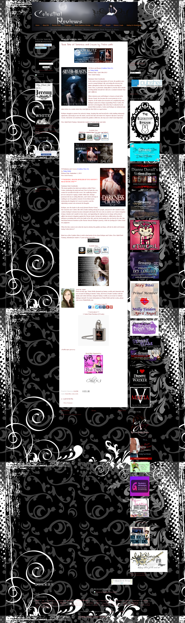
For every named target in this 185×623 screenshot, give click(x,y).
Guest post (135, 600)
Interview (37, 603)
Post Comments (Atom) (75, 414)
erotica (119, 603)
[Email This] (83, 391)
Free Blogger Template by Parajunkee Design (92, 617)
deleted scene (113, 603)
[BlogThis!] (85, 391)
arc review (90, 603)
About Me (46, 25)
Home (37, 25)
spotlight (134, 605)
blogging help (106, 603)
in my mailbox (147, 603)
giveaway (134, 602)
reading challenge (105, 605)
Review (63, 602)
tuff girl (142, 605)
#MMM (37, 600)
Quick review (55, 603)
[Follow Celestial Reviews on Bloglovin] (43, 46)
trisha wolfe (75, 394)
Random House (134, 94)
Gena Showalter (119, 600)
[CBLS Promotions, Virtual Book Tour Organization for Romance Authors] (141, 459)
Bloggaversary (60, 600)
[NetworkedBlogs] (46, 152)
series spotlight (126, 605)
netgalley (88, 605)
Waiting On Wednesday (134, 25)
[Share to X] (87, 391)
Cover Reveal (82, 600)
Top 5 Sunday (74, 603)
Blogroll (108, 25)
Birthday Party (50, 600)
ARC (43, 600)
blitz (97, 603)
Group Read (127, 600)
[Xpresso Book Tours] (140, 433)
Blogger (123, 611)
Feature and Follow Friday (107, 600)
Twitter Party (82, 603)
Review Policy (56, 25)
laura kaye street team (48, 605)
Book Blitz (68, 394)
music (67, 605)
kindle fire (39, 605)
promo (96, 605)
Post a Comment (68, 403)
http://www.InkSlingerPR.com (138, 575)
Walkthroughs (98, 25)
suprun (111, 611)
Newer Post (65, 410)
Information (145, 600)
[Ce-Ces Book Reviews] (47, 141)
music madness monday (77, 605)
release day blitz (115, 605)
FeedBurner (49, 70)
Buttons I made (118, 25)
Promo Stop (45, 603)
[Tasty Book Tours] (139, 517)
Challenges (67, 25)
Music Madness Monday (82, 25)
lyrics (56, 605)
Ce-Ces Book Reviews (40, 141)
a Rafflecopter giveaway (68, 349)
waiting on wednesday (46, 607)
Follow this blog (46, 154)
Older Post (122, 410)
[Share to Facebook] (89, 391)
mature (62, 605)
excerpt (125, 603)
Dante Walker (96, 600)
